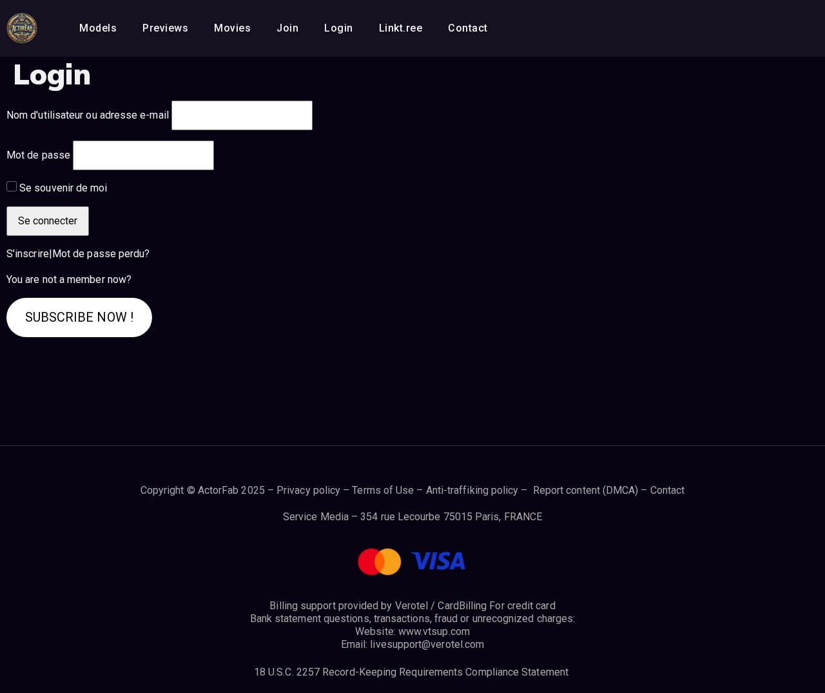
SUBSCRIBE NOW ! (79, 317)
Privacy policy (308, 490)
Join (287, 28)
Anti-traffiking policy (472, 490)
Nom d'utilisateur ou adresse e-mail (87, 115)
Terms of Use (383, 490)
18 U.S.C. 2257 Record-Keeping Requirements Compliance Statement (412, 672)
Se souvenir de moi (63, 188)
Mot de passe (38, 155)
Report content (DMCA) (586, 490)
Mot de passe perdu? (101, 254)
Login (338, 28)
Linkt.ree (401, 28)
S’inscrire (27, 254)
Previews (165, 28)
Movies (232, 28)
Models (98, 28)
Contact (468, 28)
